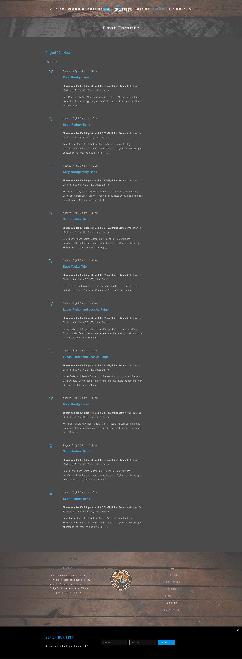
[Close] (237, 630)
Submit (166, 642)
